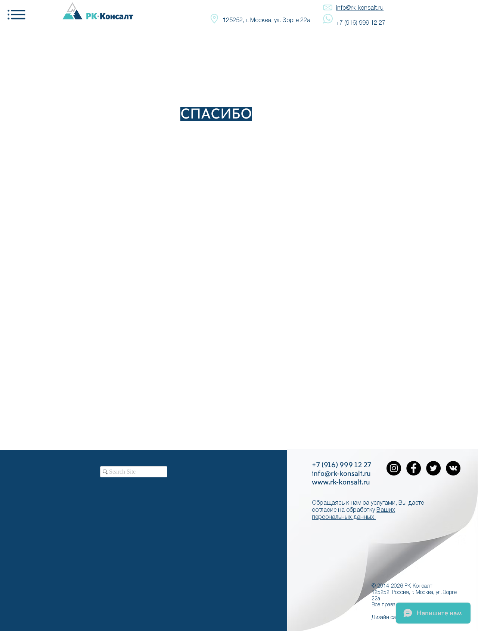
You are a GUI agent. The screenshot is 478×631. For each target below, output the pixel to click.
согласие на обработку (343, 510)
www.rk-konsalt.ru (341, 482)
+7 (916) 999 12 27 (360, 23)
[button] (16, 15)
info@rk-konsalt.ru (360, 8)
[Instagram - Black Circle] (394, 468)
